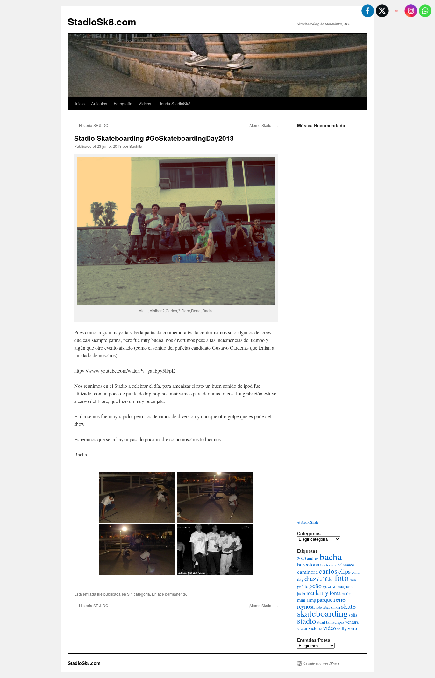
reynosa (306, 606)
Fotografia (123, 103)
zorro (352, 628)
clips (344, 571)
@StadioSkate (307, 521)
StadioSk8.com (102, 21)
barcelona (308, 564)
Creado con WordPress (321, 663)
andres (313, 558)
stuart (321, 622)
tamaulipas (335, 622)
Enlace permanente (169, 594)
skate (348, 606)
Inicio (80, 103)
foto (342, 578)
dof (320, 579)
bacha (331, 556)
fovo (353, 580)
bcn (322, 565)
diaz (310, 578)
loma (335, 593)
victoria (315, 628)
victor (302, 628)
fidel (329, 579)
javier (301, 593)
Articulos (99, 103)
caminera (307, 571)
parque (324, 599)
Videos (145, 103)
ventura (352, 622)
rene (339, 599)
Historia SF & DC (91, 125)
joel (310, 593)
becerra (331, 565)
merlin (346, 593)
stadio (306, 620)
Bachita (135, 146)
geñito (302, 586)
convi (356, 572)
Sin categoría (138, 594)
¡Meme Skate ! (263, 125)
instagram (344, 586)
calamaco (346, 565)
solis (353, 615)
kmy (322, 592)
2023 (301, 558)
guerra (329, 586)
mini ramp (306, 600)
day (300, 579)
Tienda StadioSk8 (174, 103)
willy (341, 628)
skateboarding (322, 613)
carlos (328, 571)
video (329, 628)
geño (315, 585)
